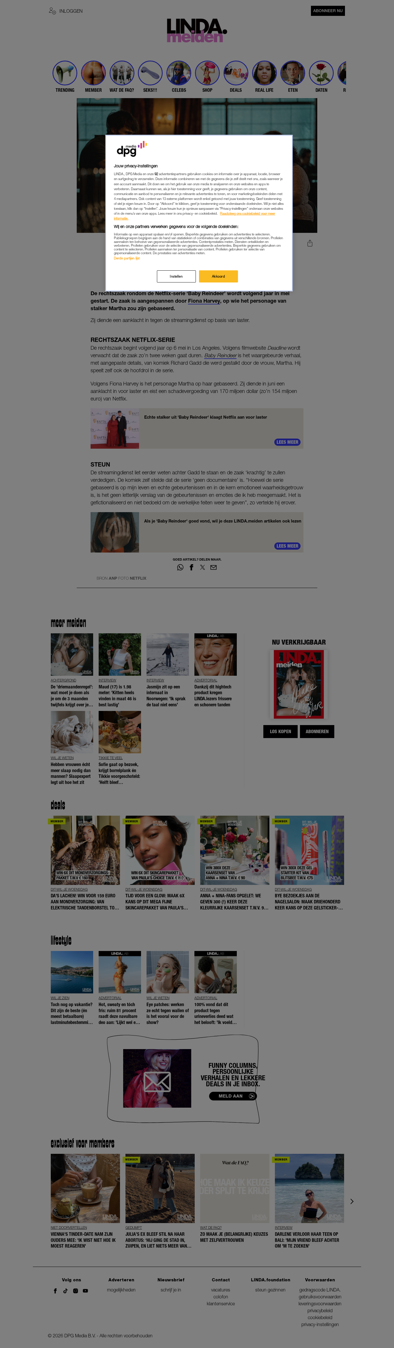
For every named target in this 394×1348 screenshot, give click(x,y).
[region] (199, 213)
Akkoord (218, 276)
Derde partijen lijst (127, 258)
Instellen (176, 276)
